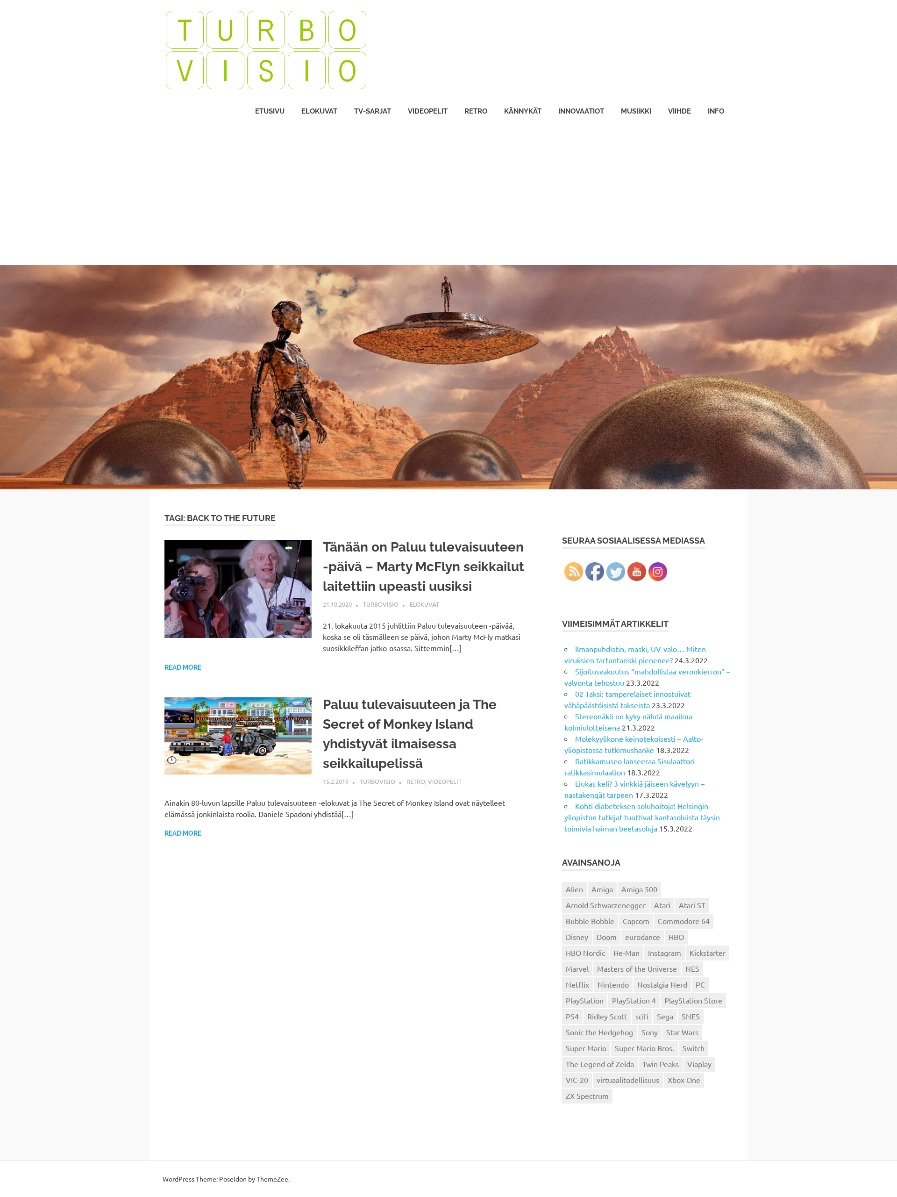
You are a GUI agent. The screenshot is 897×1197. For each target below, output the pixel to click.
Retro (475, 111)
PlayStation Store (693, 1000)
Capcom (636, 920)
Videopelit (428, 111)
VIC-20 (577, 1079)
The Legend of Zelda (600, 1063)
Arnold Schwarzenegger (606, 905)
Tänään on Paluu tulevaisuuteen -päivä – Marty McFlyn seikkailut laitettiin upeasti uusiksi (423, 566)
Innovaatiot (581, 111)
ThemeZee (272, 1179)
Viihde (679, 111)
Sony (649, 1032)
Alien (574, 889)
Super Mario (586, 1048)
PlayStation (585, 1000)
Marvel (577, 968)
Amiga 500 (639, 889)
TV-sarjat (372, 111)
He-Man (626, 952)
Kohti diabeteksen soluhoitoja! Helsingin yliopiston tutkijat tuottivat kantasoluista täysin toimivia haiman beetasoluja (642, 817)
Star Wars (682, 1032)
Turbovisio (381, 604)
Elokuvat (319, 111)
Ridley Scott (607, 1016)
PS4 (572, 1016)
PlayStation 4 (634, 1000)
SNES (691, 1016)
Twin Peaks (660, 1063)
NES (692, 968)
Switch (694, 1048)
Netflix (577, 984)
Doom (607, 936)
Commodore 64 (684, 920)
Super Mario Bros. (644, 1048)
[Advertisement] (448, 194)
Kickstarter (708, 952)
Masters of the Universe (637, 968)
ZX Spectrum (587, 1095)
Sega (665, 1016)
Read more (182, 667)
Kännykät (522, 111)
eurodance (642, 936)
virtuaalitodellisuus (628, 1079)
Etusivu (270, 111)
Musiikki (636, 111)
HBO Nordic (585, 952)
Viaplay (699, 1063)
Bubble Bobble (590, 920)
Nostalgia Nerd (662, 984)
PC (700, 984)
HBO (676, 936)
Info (716, 111)
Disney (577, 936)
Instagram (664, 952)
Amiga (602, 889)
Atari (662, 905)
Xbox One (684, 1079)
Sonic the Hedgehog (599, 1032)
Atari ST (692, 905)
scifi (641, 1016)
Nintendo (613, 984)
